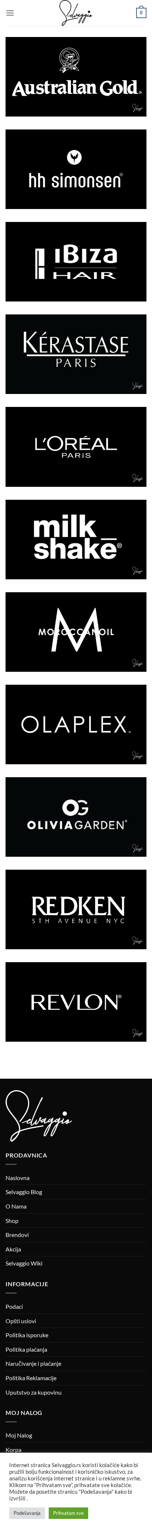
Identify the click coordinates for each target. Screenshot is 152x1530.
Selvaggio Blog (24, 1191)
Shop (12, 1220)
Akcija (13, 1249)
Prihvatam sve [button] (68, 1513)
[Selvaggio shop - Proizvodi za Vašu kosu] (76, 13)
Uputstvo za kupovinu (34, 1392)
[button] (10, 13)
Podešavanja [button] (27, 1513)
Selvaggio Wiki (24, 1263)
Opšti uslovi (21, 1320)
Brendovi (17, 1234)
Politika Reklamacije (31, 1377)
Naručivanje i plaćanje (33, 1363)
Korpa (13, 1449)
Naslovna (18, 1177)
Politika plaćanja (26, 1349)
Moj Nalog (19, 1435)
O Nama (16, 1206)
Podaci (14, 1306)
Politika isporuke (27, 1334)
